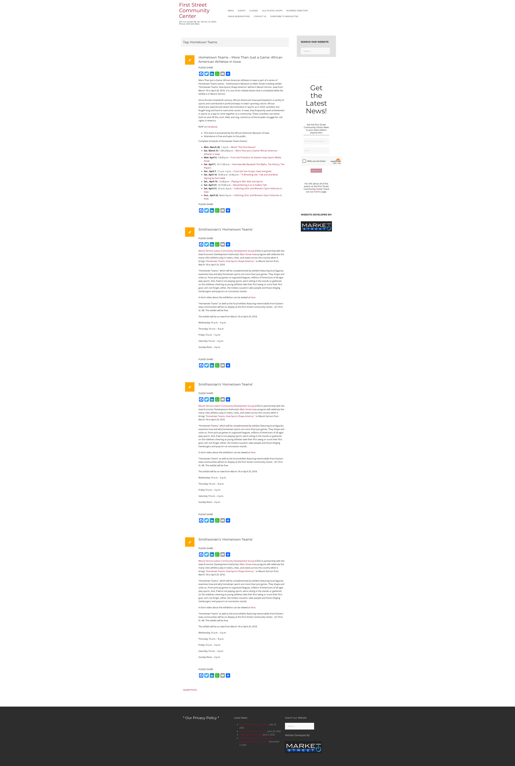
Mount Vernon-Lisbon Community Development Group (226, 250)
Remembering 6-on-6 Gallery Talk (250, 184)
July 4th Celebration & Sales (253, 731)
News (231, 10)
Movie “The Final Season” (243, 147)
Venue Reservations (239, 16)
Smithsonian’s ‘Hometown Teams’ (225, 229)
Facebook (212, 126)
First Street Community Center (194, 10)
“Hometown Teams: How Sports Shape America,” (230, 261)
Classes (253, 10)
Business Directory (297, 10)
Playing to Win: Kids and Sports (247, 181)
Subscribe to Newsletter (284, 16)
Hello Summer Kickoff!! (250, 734)
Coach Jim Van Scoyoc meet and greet (252, 171)
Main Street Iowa (248, 254)
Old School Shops (272, 10)
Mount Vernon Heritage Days (254, 724)
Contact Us (260, 16)
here (253, 297)
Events (241, 10)
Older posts (190, 689)
